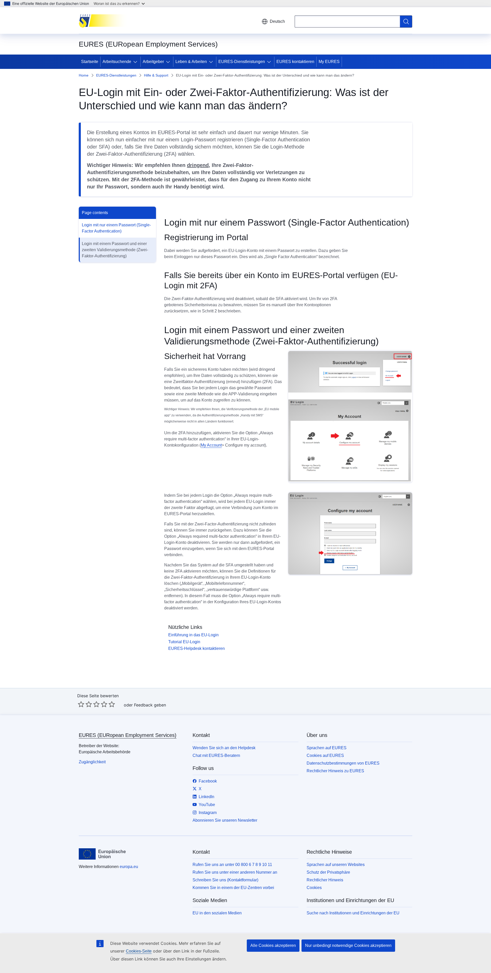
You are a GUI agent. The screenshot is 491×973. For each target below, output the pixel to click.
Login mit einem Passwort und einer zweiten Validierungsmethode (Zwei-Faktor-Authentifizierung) (115, 249)
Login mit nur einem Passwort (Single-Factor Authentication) (116, 228)
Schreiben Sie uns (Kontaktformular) (225, 880)
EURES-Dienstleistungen (241, 61)
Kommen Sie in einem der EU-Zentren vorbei (233, 887)
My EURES (329, 61)
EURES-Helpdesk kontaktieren (196, 648)
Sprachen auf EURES (327, 748)
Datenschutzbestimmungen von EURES (343, 763)
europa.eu (129, 866)
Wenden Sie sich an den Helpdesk (224, 748)
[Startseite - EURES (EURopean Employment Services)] (104, 20)
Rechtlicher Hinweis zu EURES (335, 771)
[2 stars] (85, 704)
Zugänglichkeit (92, 762)
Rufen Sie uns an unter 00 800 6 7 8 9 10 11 (232, 864)
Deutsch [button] (277, 21)
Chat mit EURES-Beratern (216, 755)
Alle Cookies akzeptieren (273, 945)
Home (83, 75)
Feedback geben (150, 704)
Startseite (89, 61)
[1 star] (81, 704)
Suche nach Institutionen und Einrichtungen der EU (353, 913)
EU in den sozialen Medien (217, 913)
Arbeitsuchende (117, 61)
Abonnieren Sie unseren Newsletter (225, 820)
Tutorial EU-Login (184, 642)
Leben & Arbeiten (191, 61)
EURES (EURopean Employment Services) (127, 735)
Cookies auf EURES (325, 755)
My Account (211, 445)
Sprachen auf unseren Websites (336, 864)
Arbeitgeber (153, 61)
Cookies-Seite (139, 951)
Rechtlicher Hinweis (325, 880)
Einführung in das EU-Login (193, 635)
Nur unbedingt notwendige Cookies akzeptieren (348, 945)
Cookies (314, 887)
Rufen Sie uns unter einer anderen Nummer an (235, 872)
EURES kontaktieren (295, 61)
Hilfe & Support (156, 75)
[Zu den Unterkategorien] (136, 62)
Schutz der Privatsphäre (328, 872)
